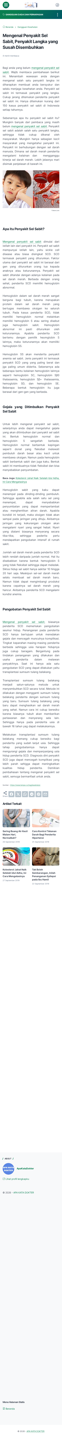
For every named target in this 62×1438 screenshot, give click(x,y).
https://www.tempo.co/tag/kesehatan (25, 785)
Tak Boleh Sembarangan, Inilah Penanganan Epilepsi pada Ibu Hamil (44, 874)
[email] (45, 794)
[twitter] (18, 794)
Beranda (10, 1408)
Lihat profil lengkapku (17, 1178)
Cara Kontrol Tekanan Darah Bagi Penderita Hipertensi (44, 834)
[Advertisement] (31, 929)
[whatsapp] (25, 794)
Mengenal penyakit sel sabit (22, 241)
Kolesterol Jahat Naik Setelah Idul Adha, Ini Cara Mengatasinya (14, 873)
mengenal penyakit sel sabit (29, 126)
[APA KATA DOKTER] (30, 5)
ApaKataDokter (25, 1168)
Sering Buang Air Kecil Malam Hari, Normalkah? (15, 834)
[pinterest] (38, 794)
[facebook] (11, 794)
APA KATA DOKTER (23, 1192)
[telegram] (32, 794)
